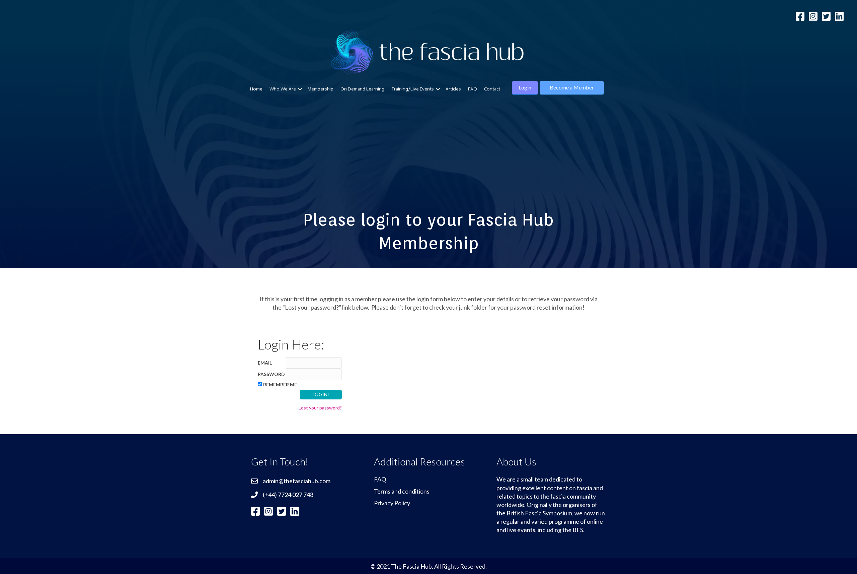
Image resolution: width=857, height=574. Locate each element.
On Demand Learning (362, 89)
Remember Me (280, 384)
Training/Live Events (412, 89)
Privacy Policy (392, 503)
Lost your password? (320, 407)
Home (256, 89)
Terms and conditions (402, 491)
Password (271, 374)
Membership (320, 89)
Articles (453, 89)
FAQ (472, 89)
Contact (492, 89)
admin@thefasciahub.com (296, 481)
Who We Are (282, 89)
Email (265, 363)
